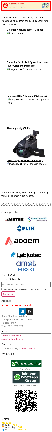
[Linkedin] (22, 311)
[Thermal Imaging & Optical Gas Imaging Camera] (26, 228)
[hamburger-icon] (47, 12)
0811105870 (28, 348)
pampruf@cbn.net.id (11, 335)
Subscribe (8, 294)
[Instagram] (29, 311)
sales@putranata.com (12, 339)
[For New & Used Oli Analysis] (26, 219)
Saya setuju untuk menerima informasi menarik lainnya (24, 289)
